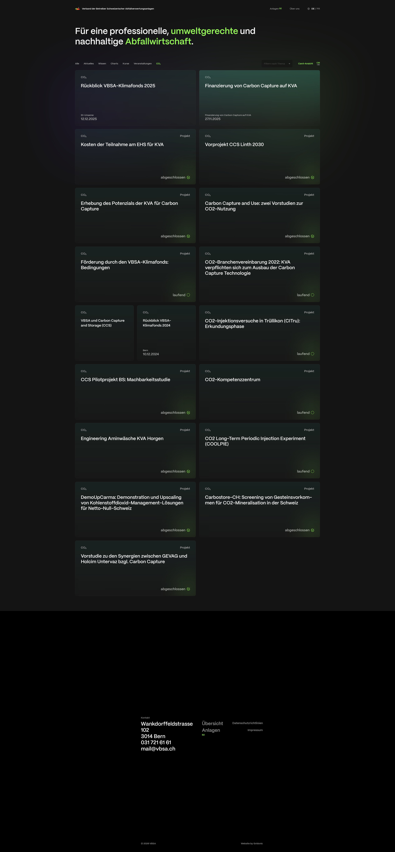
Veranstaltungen (143, 63)
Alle (77, 63)
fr (318, 8)
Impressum (255, 730)
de (313, 8)
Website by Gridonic (252, 843)
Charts (114, 63)
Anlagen (276, 8)
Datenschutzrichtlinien (247, 723)
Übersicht (212, 723)
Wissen (102, 63)
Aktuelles (89, 63)
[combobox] (277, 63)
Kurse (126, 63)
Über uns (294, 8)
